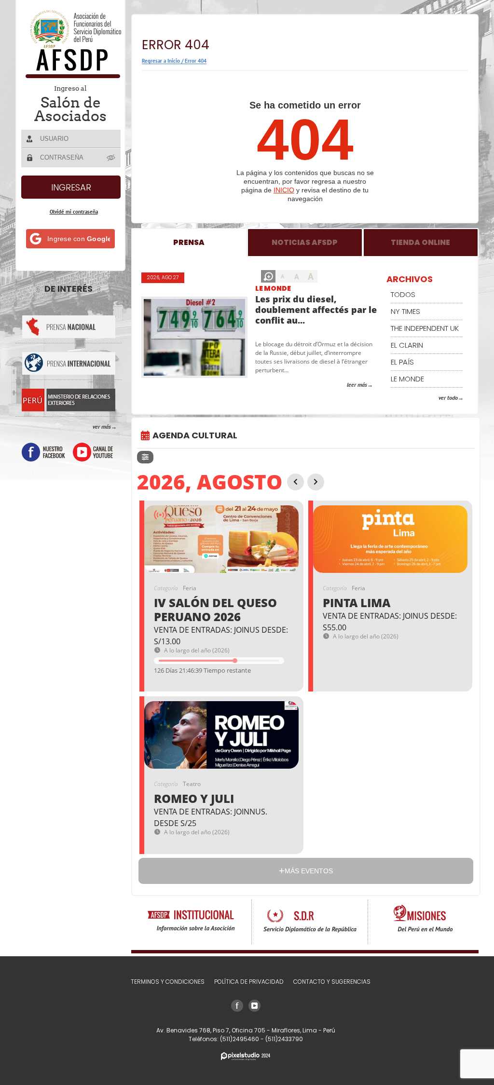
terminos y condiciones (168, 981)
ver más (102, 426)
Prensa (189, 242)
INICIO (284, 190)
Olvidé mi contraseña (74, 211)
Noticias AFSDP (305, 242)
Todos (403, 294)
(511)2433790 (284, 1039)
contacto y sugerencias (331, 981)
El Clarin (407, 345)
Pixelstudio (245, 1056)
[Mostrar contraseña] (111, 157)
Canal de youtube (93, 452)
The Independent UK (425, 328)
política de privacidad (249, 981)
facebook (43, 452)
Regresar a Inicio (161, 60)
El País (402, 362)
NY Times (405, 311)
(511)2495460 (240, 1039)
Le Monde (273, 288)
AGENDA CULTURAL (194, 435)
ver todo (448, 397)
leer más (357, 384)
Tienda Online (420, 242)
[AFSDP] (71, 75)
